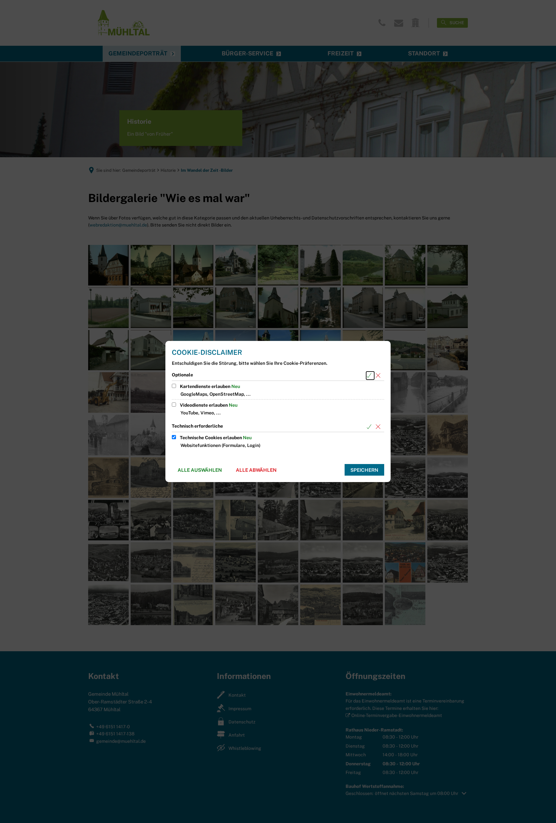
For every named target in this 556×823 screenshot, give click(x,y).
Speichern (364, 470)
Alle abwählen (256, 470)
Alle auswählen (200, 470)
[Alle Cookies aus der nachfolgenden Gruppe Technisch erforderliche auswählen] (370, 427)
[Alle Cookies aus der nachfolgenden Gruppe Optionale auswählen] (370, 376)
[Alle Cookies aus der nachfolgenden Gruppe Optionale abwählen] (379, 376)
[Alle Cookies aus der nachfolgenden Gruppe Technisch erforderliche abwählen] (379, 427)
